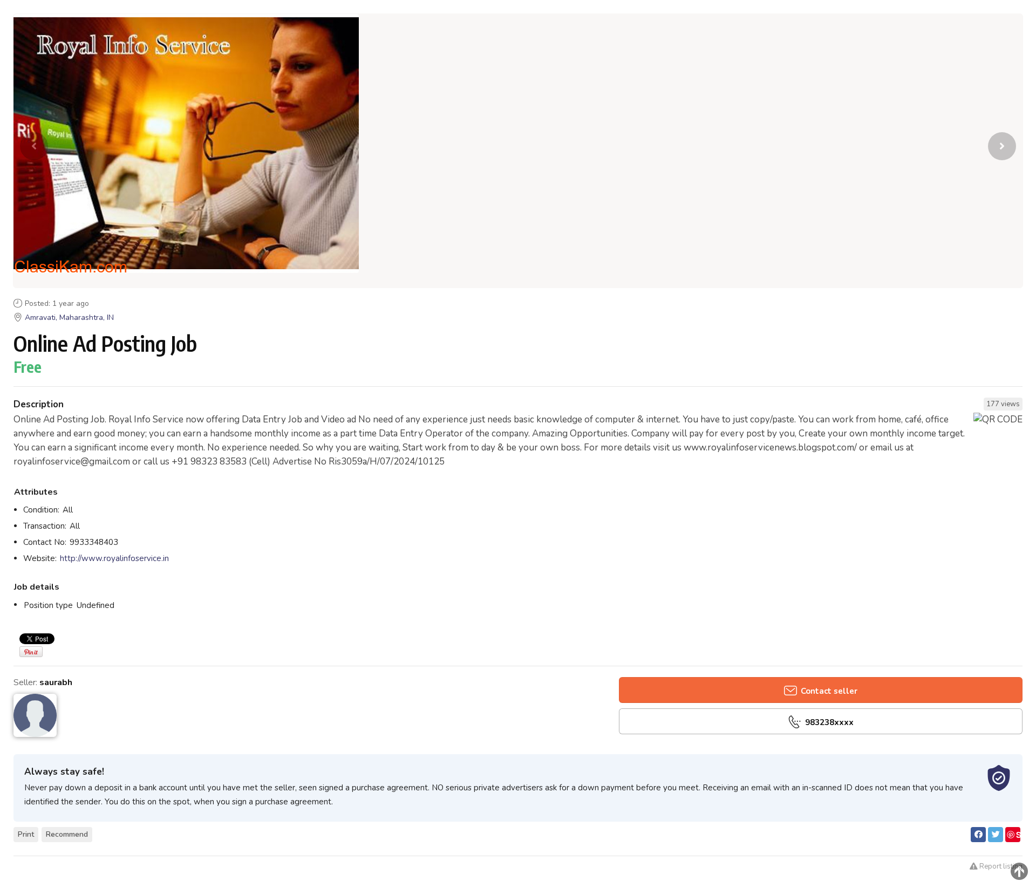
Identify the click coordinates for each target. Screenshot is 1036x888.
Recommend (67, 834)
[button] (1002, 146)
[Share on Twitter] (995, 834)
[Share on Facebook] (978, 834)
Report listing (1000, 866)
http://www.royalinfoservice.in (114, 558)
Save (1013, 835)
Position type (48, 605)
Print (26, 834)
